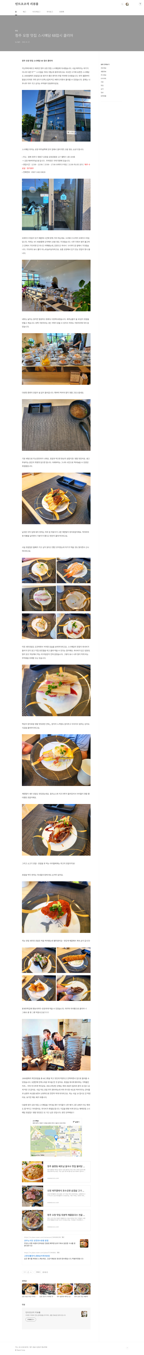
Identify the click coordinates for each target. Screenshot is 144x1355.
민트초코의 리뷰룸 (26, 4)
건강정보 (103, 68)
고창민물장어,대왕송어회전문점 (37, 1255)
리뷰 (102, 82)
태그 (24, 11)
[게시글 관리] (31, 1272)
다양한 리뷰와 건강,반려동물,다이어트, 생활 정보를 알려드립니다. (46, 1315)
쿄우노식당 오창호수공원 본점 (36, 1240)
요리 (102, 89)
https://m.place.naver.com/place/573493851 (40, 1253)
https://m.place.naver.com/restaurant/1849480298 (42, 1237)
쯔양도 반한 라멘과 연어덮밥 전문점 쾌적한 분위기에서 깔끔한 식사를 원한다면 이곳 (49, 1244)
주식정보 (103, 75)
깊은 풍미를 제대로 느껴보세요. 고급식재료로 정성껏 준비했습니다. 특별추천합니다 (53, 1258)
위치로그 (50, 11)
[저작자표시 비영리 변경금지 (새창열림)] (45, 1272)
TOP (127, 1348)
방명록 (61, 11)
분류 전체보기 (105, 64)
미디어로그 (36, 11)
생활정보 (103, 71)
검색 (122, 4)
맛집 (102, 85)
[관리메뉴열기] (140, 3)
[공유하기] (28, 1272)
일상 (102, 92)
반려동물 (103, 96)
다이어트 (103, 78)
